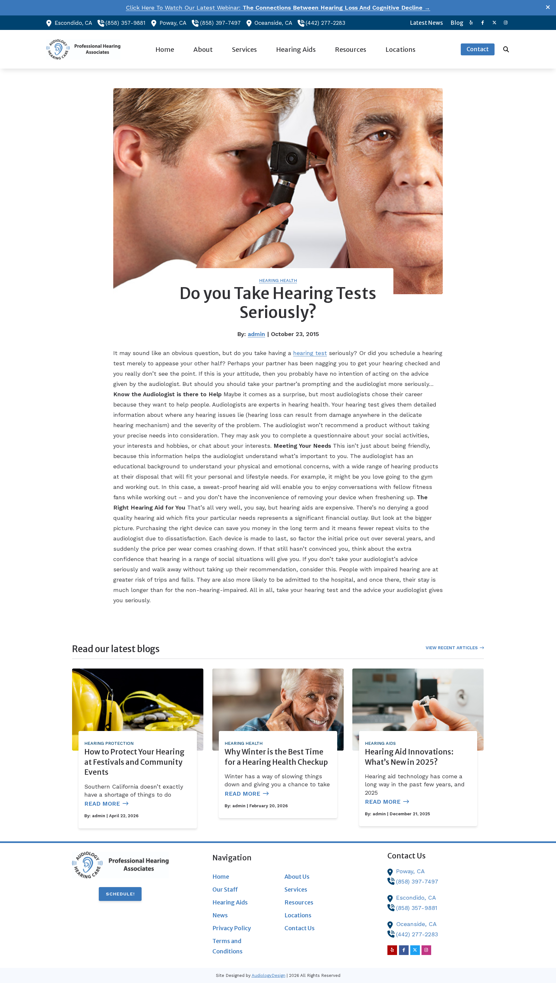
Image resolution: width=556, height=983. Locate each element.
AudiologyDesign (268, 975)
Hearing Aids (380, 743)
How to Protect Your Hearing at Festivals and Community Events (134, 762)
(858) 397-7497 (220, 23)
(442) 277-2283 (325, 23)
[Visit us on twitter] (494, 23)
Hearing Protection (109, 743)
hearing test (310, 353)
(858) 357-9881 (125, 23)
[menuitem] (427, 22)
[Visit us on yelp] (471, 23)
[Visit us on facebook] (482, 23)
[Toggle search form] (506, 49)
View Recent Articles (452, 647)
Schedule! (120, 893)
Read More (102, 803)
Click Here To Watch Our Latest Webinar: (278, 7)
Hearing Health (278, 280)
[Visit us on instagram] (506, 23)
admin (256, 334)
